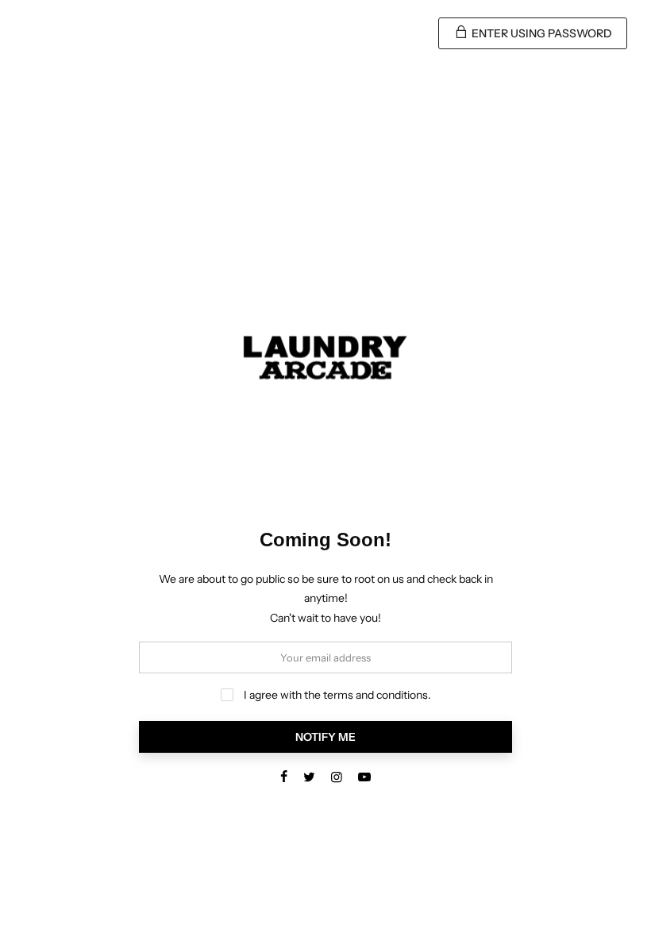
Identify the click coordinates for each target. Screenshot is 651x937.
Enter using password (540, 33)
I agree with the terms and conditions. (336, 695)
